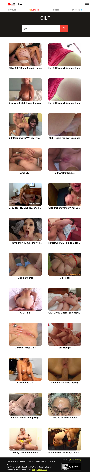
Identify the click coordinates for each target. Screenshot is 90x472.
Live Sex (56, 10)
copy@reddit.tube (39, 470)
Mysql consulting (75, 460)
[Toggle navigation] (87, 3)
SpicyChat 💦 (77, 10)
